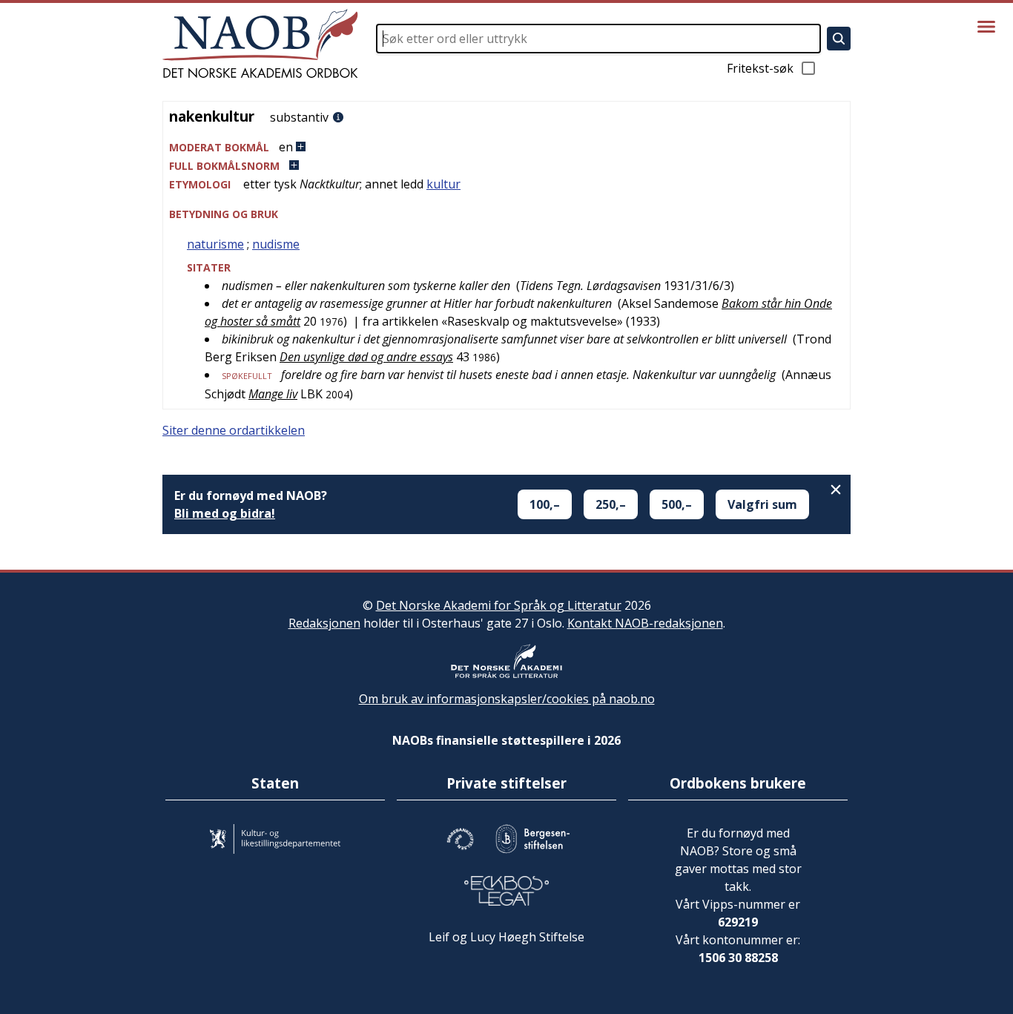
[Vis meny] (986, 26)
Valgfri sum (762, 504)
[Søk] (839, 38)
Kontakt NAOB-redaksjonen (645, 623)
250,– (610, 504)
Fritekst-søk (760, 68)
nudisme (276, 244)
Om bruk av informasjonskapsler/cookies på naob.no (507, 699)
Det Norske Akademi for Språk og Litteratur (498, 605)
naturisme (215, 244)
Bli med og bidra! (224, 513)
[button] (506, 147)
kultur (443, 184)
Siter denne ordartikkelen (233, 430)
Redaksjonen (324, 623)
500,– (676, 504)
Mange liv (272, 394)
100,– (544, 504)
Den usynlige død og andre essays (366, 357)
